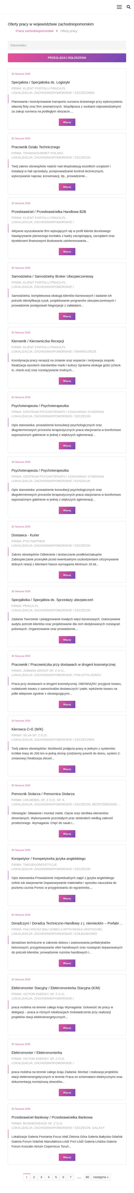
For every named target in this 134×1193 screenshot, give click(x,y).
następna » (101, 1177)
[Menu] (119, 7)
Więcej (67, 122)
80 (87, 1177)
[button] (128, 7)
